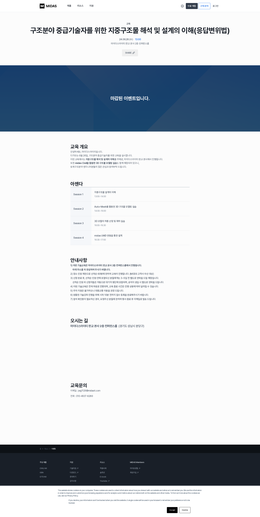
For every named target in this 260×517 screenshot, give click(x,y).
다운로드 (73, 472)
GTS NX (43, 477)
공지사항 (73, 481)
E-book (103, 477)
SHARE (128, 53)
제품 (69, 5)
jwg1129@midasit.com (89, 390)
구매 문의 (204, 6)
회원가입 (133, 472)
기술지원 (73, 468)
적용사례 (103, 468)
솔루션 (102, 472)
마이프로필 (134, 468)
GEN (41, 472)
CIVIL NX (43, 468)
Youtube (103, 481)
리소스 (80, 5)
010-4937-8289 (84, 396)
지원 (91, 5)
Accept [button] (172, 510)
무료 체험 (192, 6)
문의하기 (73, 477)
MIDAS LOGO (48, 6)
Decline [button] (185, 510)
